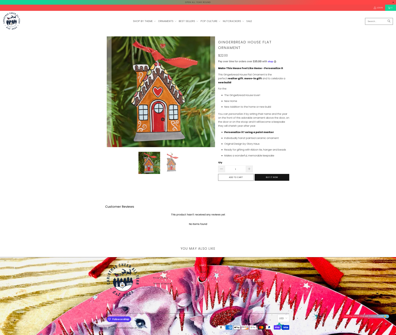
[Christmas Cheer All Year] (11, 21)
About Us (204, 272)
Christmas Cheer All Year (128, 327)
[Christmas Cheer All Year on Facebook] (114, 306)
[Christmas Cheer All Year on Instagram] (120, 306)
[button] (144, 21)
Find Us (203, 277)
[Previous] (109, 91)
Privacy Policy (160, 277)
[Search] (389, 21)
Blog (202, 283)
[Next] (212, 91)
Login (380, 7)
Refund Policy (160, 272)
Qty (220, 162)
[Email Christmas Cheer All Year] (109, 306)
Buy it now (272, 177)
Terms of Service (162, 283)
